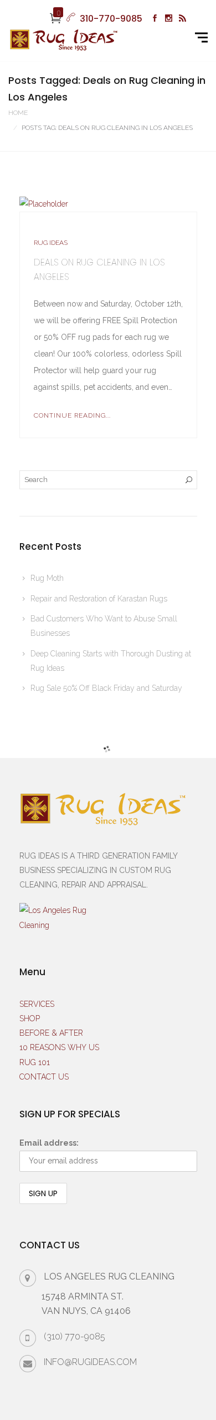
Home (18, 113)
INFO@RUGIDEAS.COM (90, 1362)
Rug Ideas (51, 243)
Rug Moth (47, 578)
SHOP (29, 1018)
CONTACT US (44, 1076)
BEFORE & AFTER (51, 1032)
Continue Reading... (72, 415)
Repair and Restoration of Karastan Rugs (98, 598)
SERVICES (36, 1004)
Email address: (49, 1142)
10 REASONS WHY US (59, 1047)
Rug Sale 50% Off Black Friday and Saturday (106, 688)
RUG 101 (34, 1062)
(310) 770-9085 (74, 1336)
